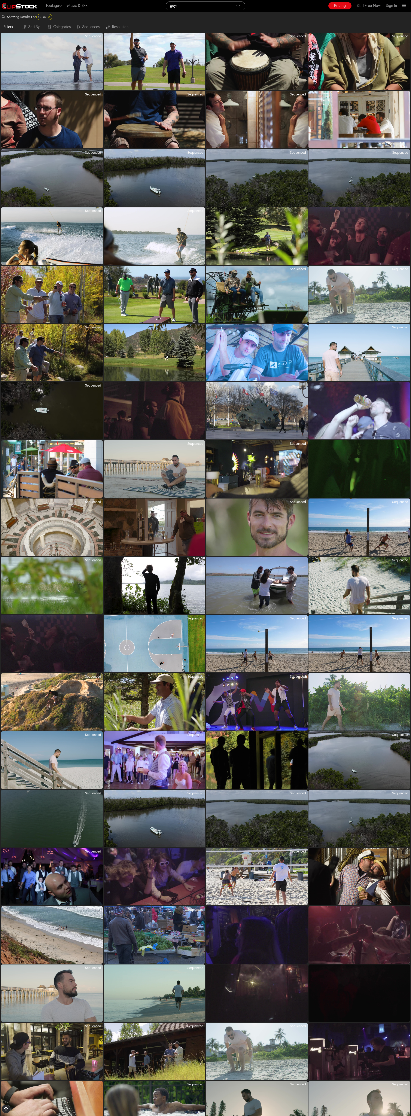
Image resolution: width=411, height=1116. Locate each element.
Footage (52, 6)
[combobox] (205, 5)
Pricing (340, 6)
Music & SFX (77, 6)
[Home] (19, 6)
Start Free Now (369, 6)
